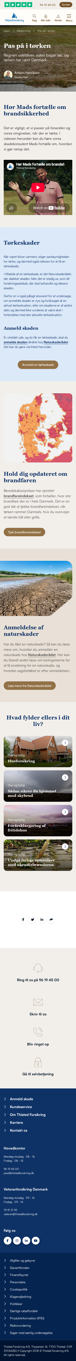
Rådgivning (23, 30)
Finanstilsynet (19, 1275)
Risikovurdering (20, 1325)
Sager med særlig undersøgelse (31, 1333)
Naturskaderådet (56, 342)
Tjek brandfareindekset (24, 532)
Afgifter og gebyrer (22, 1260)
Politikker (16, 1304)
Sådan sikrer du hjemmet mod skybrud (32, 793)
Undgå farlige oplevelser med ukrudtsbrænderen (31, 862)
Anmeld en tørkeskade (38, 365)
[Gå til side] (65, 743)
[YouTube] (36, 1241)
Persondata (17, 1282)
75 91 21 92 (10, 1210)
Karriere (16, 1122)
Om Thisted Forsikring (28, 1114)
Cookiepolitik (18, 1289)
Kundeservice (21, 1107)
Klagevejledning (20, 1297)
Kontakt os (18, 1130)
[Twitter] (32, 920)
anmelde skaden (15, 342)
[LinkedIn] (42, 920)
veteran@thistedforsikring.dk (21, 1214)
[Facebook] (23, 920)
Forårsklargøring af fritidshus (26, 827)
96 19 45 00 (48, 4)
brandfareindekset (19, 496)
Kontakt (66, 4)
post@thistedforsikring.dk (19, 1173)
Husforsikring (21, 761)
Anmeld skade (21, 1099)
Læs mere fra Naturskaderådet (29, 686)
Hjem (7, 30)
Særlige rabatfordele (24, 1311)
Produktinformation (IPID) (27, 1318)
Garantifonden (19, 1268)
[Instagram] (17, 1241)
